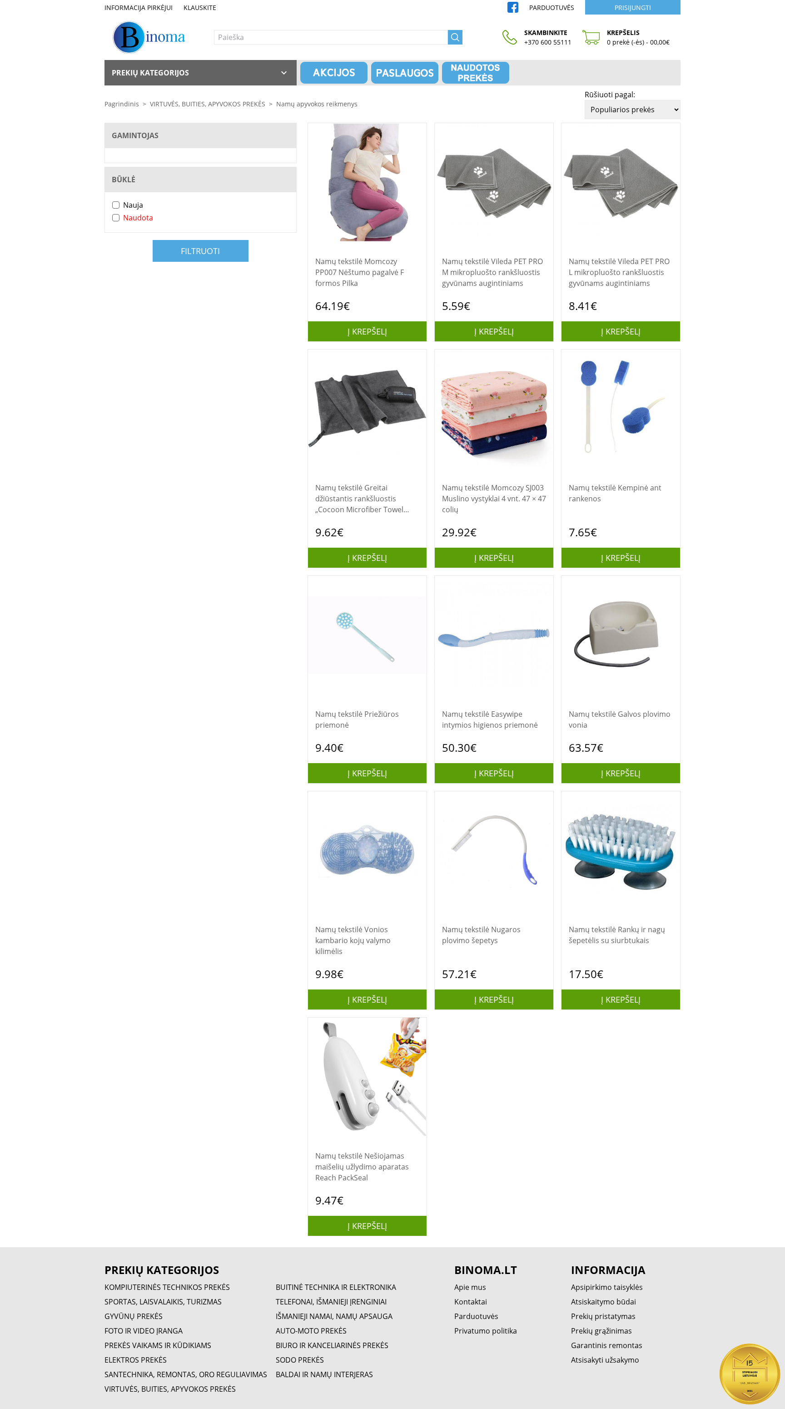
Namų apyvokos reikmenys (317, 104)
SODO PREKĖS (300, 1360)
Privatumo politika (485, 1331)
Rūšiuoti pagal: (610, 95)
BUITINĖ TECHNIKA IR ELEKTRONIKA (336, 1287)
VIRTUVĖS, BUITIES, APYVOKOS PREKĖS (207, 104)
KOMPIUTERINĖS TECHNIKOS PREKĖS (167, 1287)
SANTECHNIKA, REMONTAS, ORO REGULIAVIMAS (185, 1374)
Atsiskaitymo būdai (603, 1302)
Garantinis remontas (606, 1345)
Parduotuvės (551, 7)
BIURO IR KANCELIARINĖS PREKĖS (332, 1345)
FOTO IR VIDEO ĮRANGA (143, 1331)
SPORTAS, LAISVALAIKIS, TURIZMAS (163, 1302)
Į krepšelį (367, 331)
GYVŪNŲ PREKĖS (133, 1316)
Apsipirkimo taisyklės (607, 1287)
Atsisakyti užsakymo (605, 1360)
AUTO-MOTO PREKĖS (311, 1331)
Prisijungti (633, 7)
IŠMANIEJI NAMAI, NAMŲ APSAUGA (334, 1316)
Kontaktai (470, 1302)
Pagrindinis (121, 104)
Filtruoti (200, 250)
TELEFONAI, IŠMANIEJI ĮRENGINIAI (331, 1302)
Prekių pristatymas (603, 1316)
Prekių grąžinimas (601, 1331)
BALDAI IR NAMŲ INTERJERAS (324, 1374)
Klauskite (200, 7)
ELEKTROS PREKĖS (135, 1360)
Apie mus (470, 1287)
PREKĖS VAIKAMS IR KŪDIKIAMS (157, 1345)
